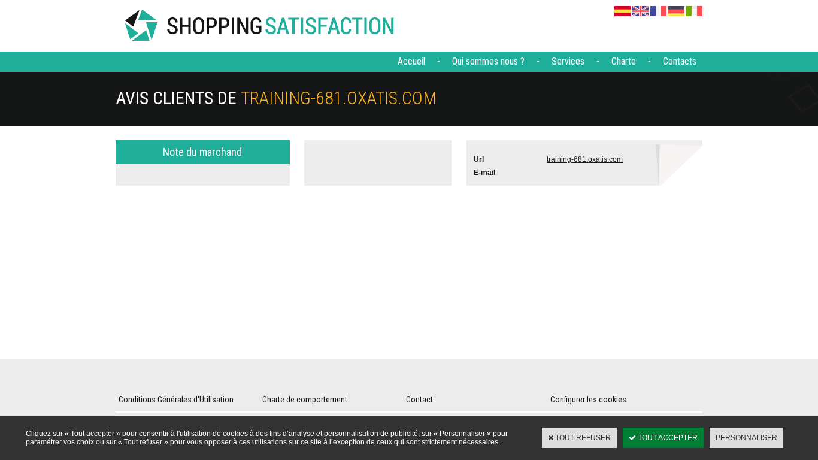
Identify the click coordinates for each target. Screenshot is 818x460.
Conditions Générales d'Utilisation (176, 399)
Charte (623, 61)
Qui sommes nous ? (488, 61)
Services (568, 61)
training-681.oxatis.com (585, 159)
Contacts (679, 61)
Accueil (411, 61)
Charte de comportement (304, 399)
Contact (419, 399)
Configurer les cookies (588, 399)
